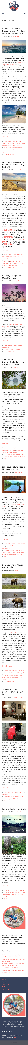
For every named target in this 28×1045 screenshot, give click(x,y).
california (6, 261)
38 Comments (8, 899)
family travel (15, 147)
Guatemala (7, 543)
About (4, 979)
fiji (20, 892)
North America (8, 141)
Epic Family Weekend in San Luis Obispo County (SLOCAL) (13, 164)
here (14, 1037)
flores (3, 552)
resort (16, 150)
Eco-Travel (16, 448)
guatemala (9, 552)
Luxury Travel (21, 256)
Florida (15, 345)
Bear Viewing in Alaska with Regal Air (12, 566)
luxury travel (10, 150)
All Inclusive (7, 147)
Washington (5, 794)
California (16, 254)
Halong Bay (19, 454)
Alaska (6, 670)
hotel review (16, 552)
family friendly (8, 796)
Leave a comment (9, 154)
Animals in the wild (14, 675)
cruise (6, 454)
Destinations (5, 984)
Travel (4, 982)
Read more (5, 136)
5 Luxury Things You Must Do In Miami (11, 276)
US (23, 792)
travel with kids (12, 265)
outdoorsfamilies (7, 259)
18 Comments (8, 801)
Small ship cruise (15, 456)
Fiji (12, 890)
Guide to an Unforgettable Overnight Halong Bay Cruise (13, 362)
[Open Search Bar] (25, 13)
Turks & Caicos (16, 145)
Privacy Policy (14, 1042)
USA (13, 259)
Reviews (8, 145)
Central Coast (14, 261)
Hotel (7, 143)
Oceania (16, 890)
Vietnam (6, 448)
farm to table (15, 892)
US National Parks (16, 673)
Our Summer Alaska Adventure (11, 967)
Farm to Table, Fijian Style (14, 809)
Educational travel (9, 550)
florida (6, 349)
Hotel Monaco (17, 796)
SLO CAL (4, 265)
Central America (15, 543)
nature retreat (18, 554)
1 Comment (7, 459)
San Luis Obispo (18, 263)
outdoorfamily (6, 673)
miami (18, 349)
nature (4, 679)
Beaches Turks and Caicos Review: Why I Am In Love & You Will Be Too (13, 30)
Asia (11, 448)
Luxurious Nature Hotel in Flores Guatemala (13, 468)
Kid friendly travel (15, 143)
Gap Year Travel (10, 450)
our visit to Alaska (11, 633)
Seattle (16, 799)
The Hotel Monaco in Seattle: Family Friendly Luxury (12, 691)
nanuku (17, 894)
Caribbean (16, 141)
